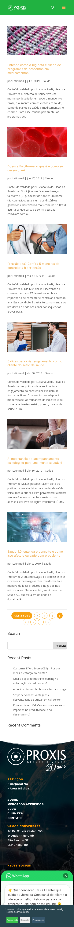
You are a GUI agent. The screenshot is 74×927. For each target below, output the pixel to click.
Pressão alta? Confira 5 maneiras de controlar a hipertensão (33, 266)
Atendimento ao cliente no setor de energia (40, 689)
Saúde (46, 81)
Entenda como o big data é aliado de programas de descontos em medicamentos (34, 69)
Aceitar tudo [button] (12, 920)
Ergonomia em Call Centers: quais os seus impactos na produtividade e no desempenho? (39, 709)
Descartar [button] (25, 920)
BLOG (11, 809)
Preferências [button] (38, 920)
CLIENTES (15, 813)
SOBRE (12, 799)
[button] (65, 875)
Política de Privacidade (18, 912)
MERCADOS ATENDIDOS (25, 804)
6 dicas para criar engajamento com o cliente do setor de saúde (34, 363)
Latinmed (18, 81)
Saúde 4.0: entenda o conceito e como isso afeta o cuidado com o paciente (35, 553)
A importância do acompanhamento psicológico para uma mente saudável (34, 461)
